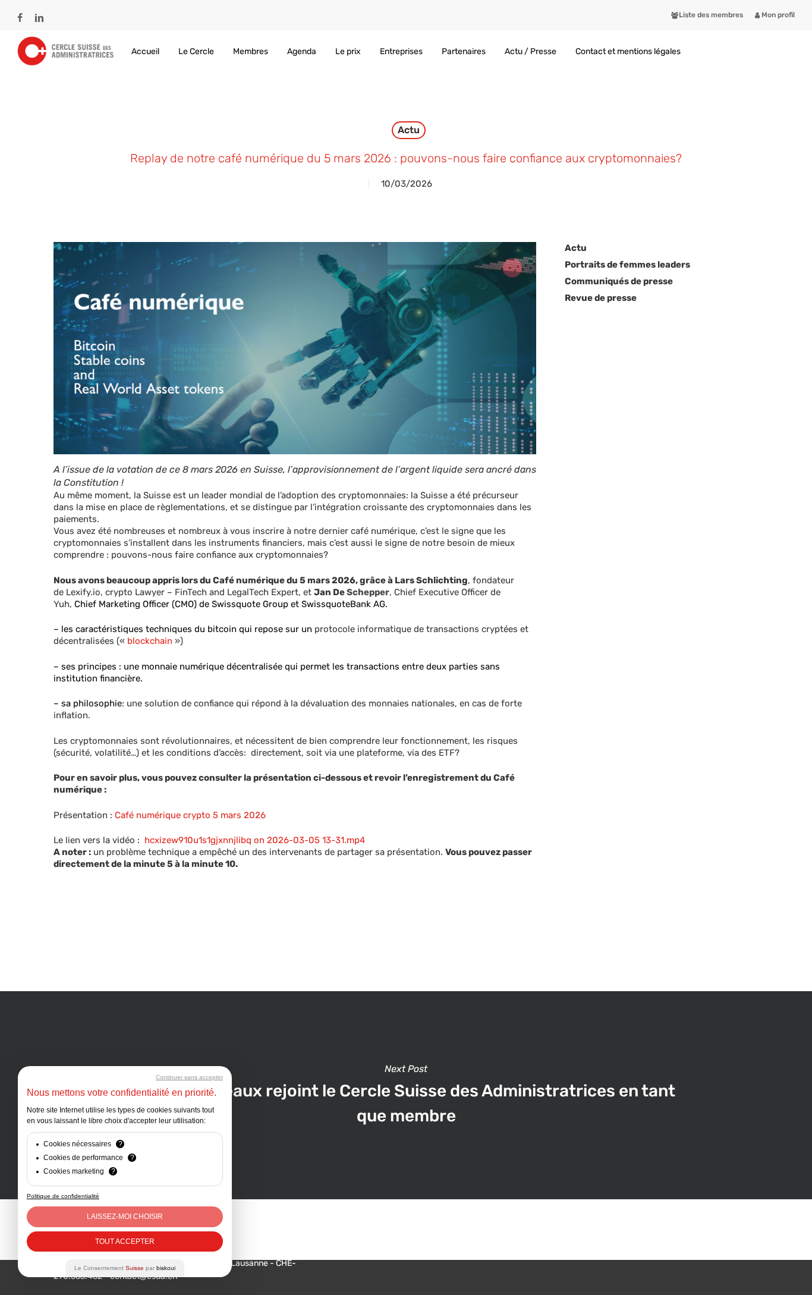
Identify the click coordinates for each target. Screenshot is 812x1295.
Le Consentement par (124, 1268)
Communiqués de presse (619, 281)
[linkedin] (39, 12)
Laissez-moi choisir (125, 1216)
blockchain (149, 641)
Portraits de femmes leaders (627, 264)
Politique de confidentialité (63, 1196)
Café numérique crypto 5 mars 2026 (190, 815)
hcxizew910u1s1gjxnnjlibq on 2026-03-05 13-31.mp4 (253, 840)
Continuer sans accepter (189, 1077)
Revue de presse (601, 298)
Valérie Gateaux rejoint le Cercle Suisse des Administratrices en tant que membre (406, 1095)
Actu (409, 130)
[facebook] (20, 12)
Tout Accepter (125, 1241)
